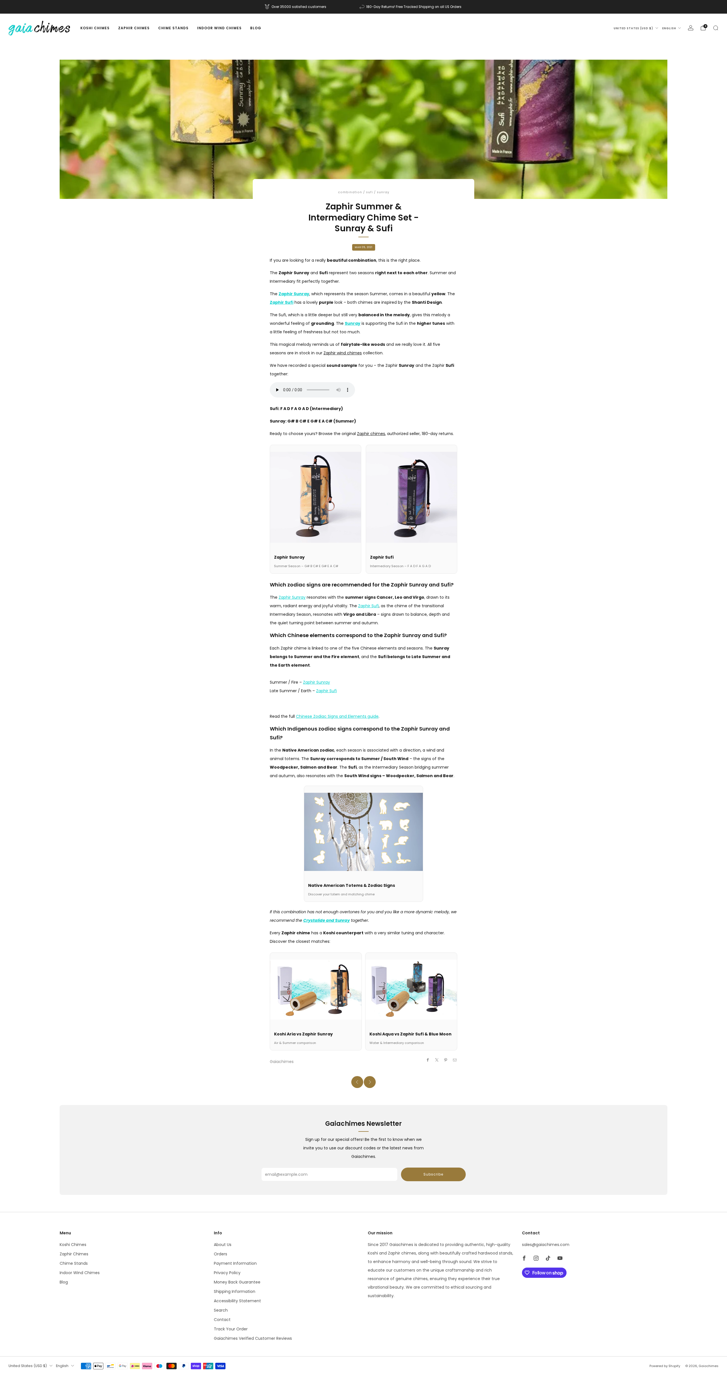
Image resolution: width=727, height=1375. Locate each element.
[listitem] (295, 7)
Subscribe (433, 1174)
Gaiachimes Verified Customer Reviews (253, 1338)
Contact (222, 1319)
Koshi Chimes (95, 28)
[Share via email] (454, 1059)
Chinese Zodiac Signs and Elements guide (337, 716)
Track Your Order (231, 1329)
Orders (220, 1254)
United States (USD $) (633, 28)
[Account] (690, 28)
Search (221, 1310)
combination (350, 192)
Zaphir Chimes (134, 28)
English (669, 28)
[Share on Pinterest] (445, 1059)
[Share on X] (437, 1059)
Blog (255, 28)
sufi (369, 192)
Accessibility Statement (237, 1301)
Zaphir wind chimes (342, 353)
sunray (383, 192)
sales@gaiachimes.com (545, 1244)
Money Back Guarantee (237, 1282)
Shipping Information (234, 1291)
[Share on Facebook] (428, 1059)
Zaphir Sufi (368, 606)
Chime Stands (173, 28)
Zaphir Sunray (292, 597)
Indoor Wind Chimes (219, 28)
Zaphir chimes (371, 433)
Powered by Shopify (664, 1366)
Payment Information (235, 1263)
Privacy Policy (227, 1273)
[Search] (715, 28)
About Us (222, 1244)
